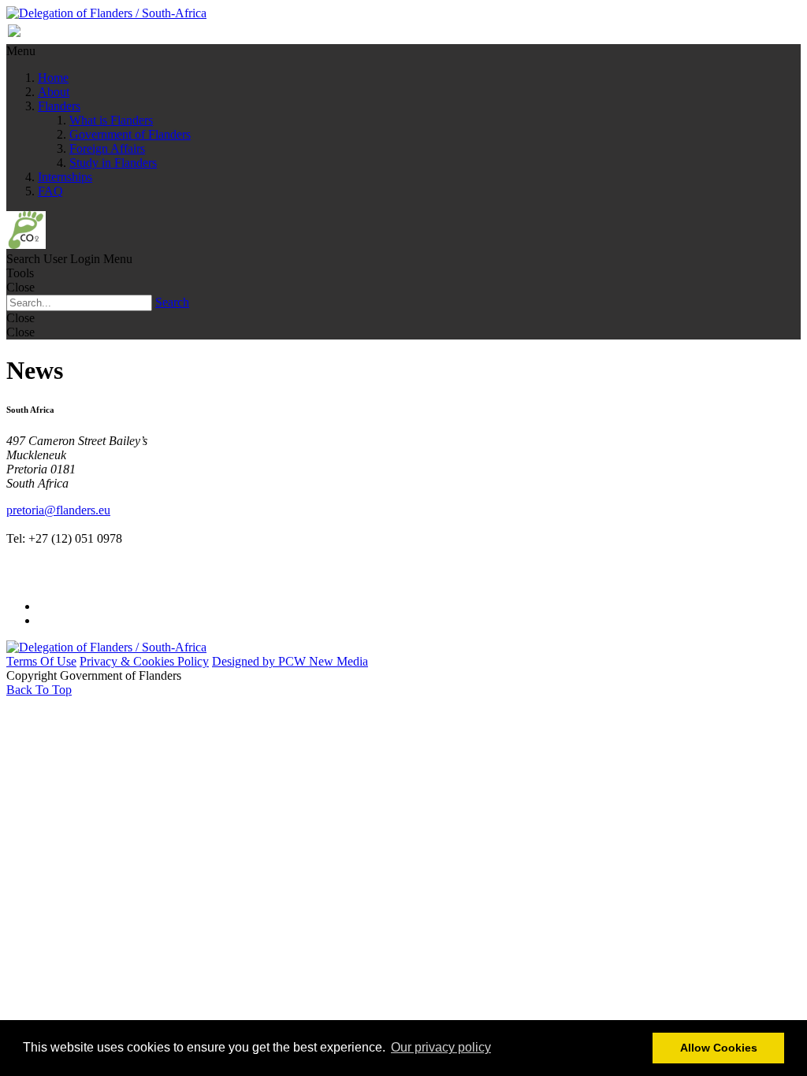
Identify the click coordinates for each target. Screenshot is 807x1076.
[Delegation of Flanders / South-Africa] (106, 13)
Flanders (59, 106)
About (53, 91)
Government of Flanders (130, 134)
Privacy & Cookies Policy (144, 661)
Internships (65, 177)
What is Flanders (111, 120)
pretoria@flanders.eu (58, 510)
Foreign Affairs (107, 148)
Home (53, 77)
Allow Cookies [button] (718, 1047)
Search (172, 302)
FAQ (50, 191)
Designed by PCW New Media (290, 661)
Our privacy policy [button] (441, 1047)
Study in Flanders (113, 162)
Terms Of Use (41, 661)
